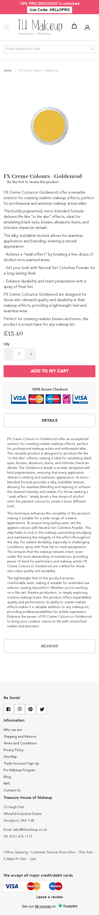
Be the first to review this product (33, 182)
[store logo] (40, 27)
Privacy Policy (14, 750)
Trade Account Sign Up (21, 763)
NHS (7, 783)
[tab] (49, 420)
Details (49, 420)
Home (8, 70)
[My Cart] (75, 26)
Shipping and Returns (20, 736)
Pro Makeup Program (19, 770)
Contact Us (12, 790)
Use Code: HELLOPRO (50, 9)
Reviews (49, 646)
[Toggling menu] (7, 27)
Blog (7, 777)
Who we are (13, 730)
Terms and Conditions (20, 743)
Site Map (10, 757)
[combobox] (49, 49)
